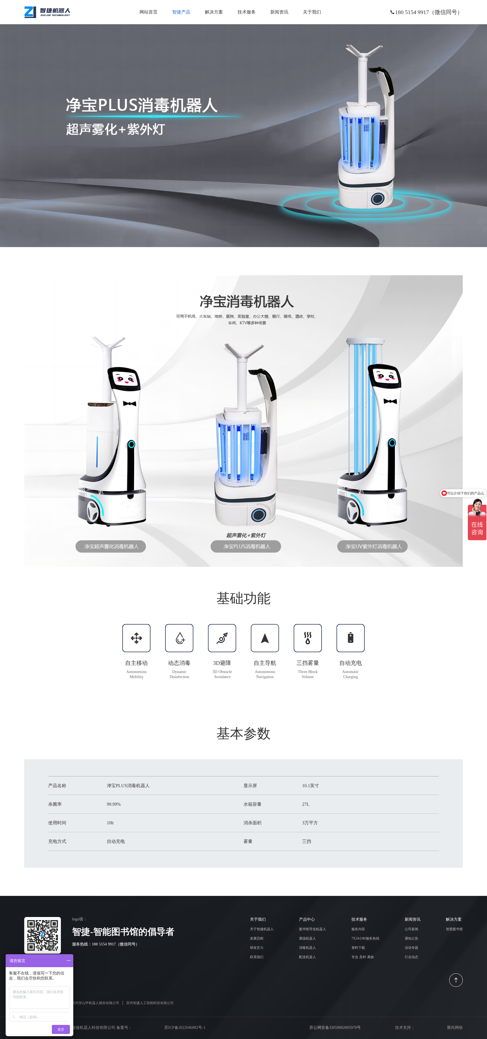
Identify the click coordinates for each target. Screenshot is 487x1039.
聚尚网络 (455, 1027)
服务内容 (358, 929)
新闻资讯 (279, 12)
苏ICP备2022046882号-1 (184, 1027)
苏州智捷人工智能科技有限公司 (150, 1003)
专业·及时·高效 (362, 957)
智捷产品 (181, 12)
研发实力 (257, 948)
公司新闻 (411, 929)
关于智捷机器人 (262, 929)
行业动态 (411, 957)
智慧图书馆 (454, 929)
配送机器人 (307, 957)
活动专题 (411, 948)
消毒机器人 (307, 948)
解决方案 (214, 12)
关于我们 (312, 12)
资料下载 (358, 948)
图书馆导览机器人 (312, 929)
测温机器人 (307, 938)
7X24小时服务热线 (365, 938)
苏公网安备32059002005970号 (334, 1027)
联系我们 (257, 957)
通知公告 (411, 938)
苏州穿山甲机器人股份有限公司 (95, 1003)
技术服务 (247, 12)
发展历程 (257, 938)
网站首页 (149, 12)
